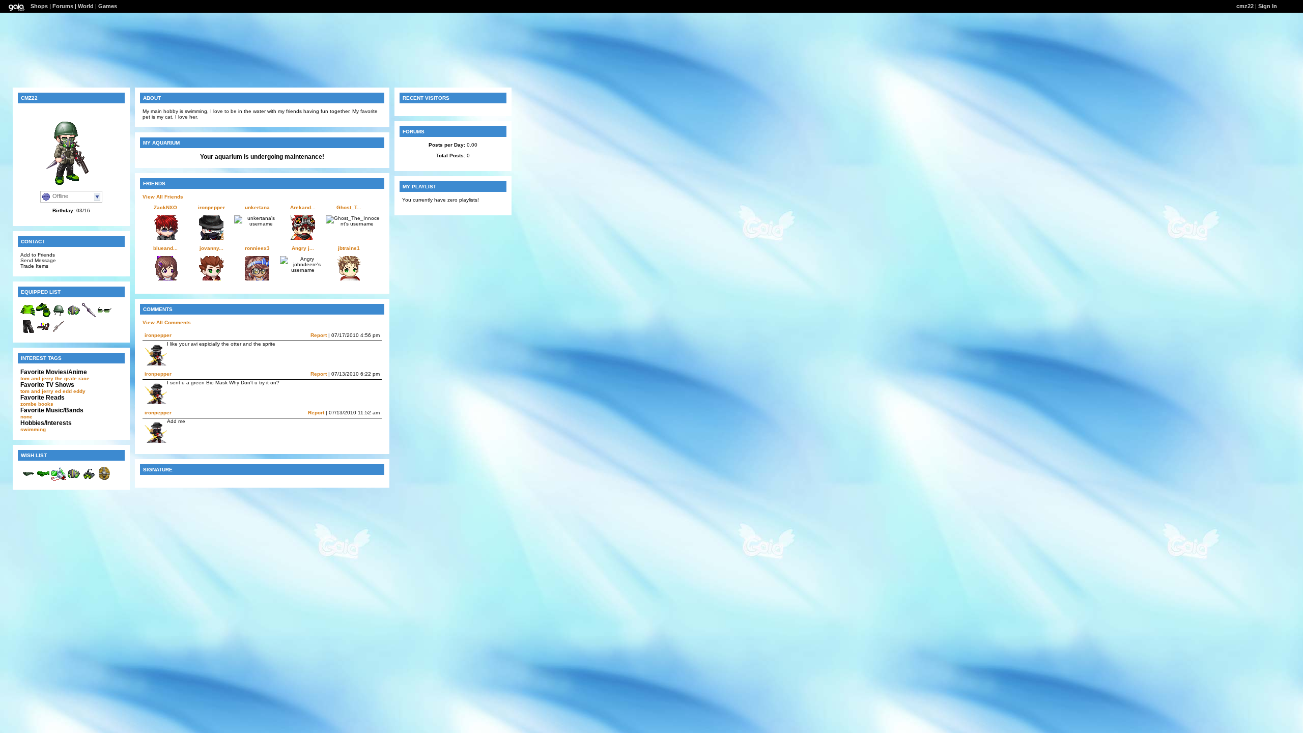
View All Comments (167, 322)
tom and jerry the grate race (55, 378)
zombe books (36, 404)
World (86, 6)
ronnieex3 (257, 248)
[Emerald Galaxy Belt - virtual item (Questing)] (43, 479)
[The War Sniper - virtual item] (58, 332)
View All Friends (163, 197)
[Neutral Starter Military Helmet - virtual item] (58, 316)
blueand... (165, 248)
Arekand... (303, 207)
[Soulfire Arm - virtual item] (43, 332)
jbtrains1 (349, 248)
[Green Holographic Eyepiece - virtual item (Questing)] (58, 479)
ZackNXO (165, 207)
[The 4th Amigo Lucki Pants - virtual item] (28, 332)
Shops (39, 6)
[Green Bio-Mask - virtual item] (73, 316)
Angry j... (303, 248)
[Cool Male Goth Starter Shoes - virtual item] (43, 316)
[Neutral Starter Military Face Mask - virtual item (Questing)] (28, 479)
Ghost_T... (348, 207)
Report (318, 335)
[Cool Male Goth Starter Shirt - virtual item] (28, 316)
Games (107, 6)
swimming (33, 429)
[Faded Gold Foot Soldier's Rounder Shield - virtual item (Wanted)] (104, 479)
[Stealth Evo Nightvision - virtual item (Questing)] (89, 479)
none (26, 416)
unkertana (257, 207)
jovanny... (211, 248)
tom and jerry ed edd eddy (53, 391)
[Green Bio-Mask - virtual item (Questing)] (73, 479)
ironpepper (211, 207)
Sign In (1267, 6)
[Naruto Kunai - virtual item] (89, 316)
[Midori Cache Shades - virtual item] (104, 316)
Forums (62, 6)
